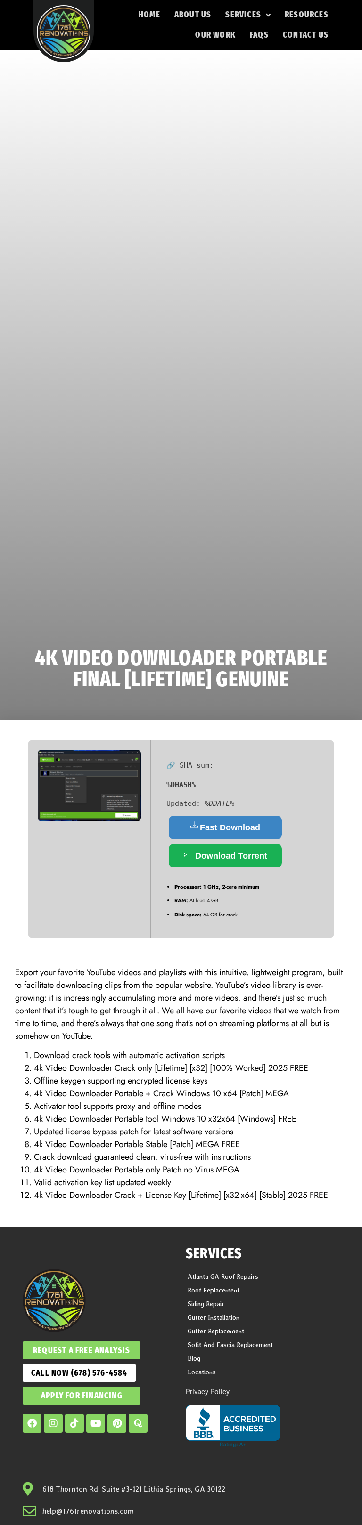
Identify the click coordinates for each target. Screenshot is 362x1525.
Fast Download (230, 827)
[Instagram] (53, 1423)
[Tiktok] (74, 1423)
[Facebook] (32, 1423)
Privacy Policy (208, 1392)
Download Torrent (230, 855)
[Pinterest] (116, 1423)
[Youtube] (95, 1423)
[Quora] (138, 1423)
